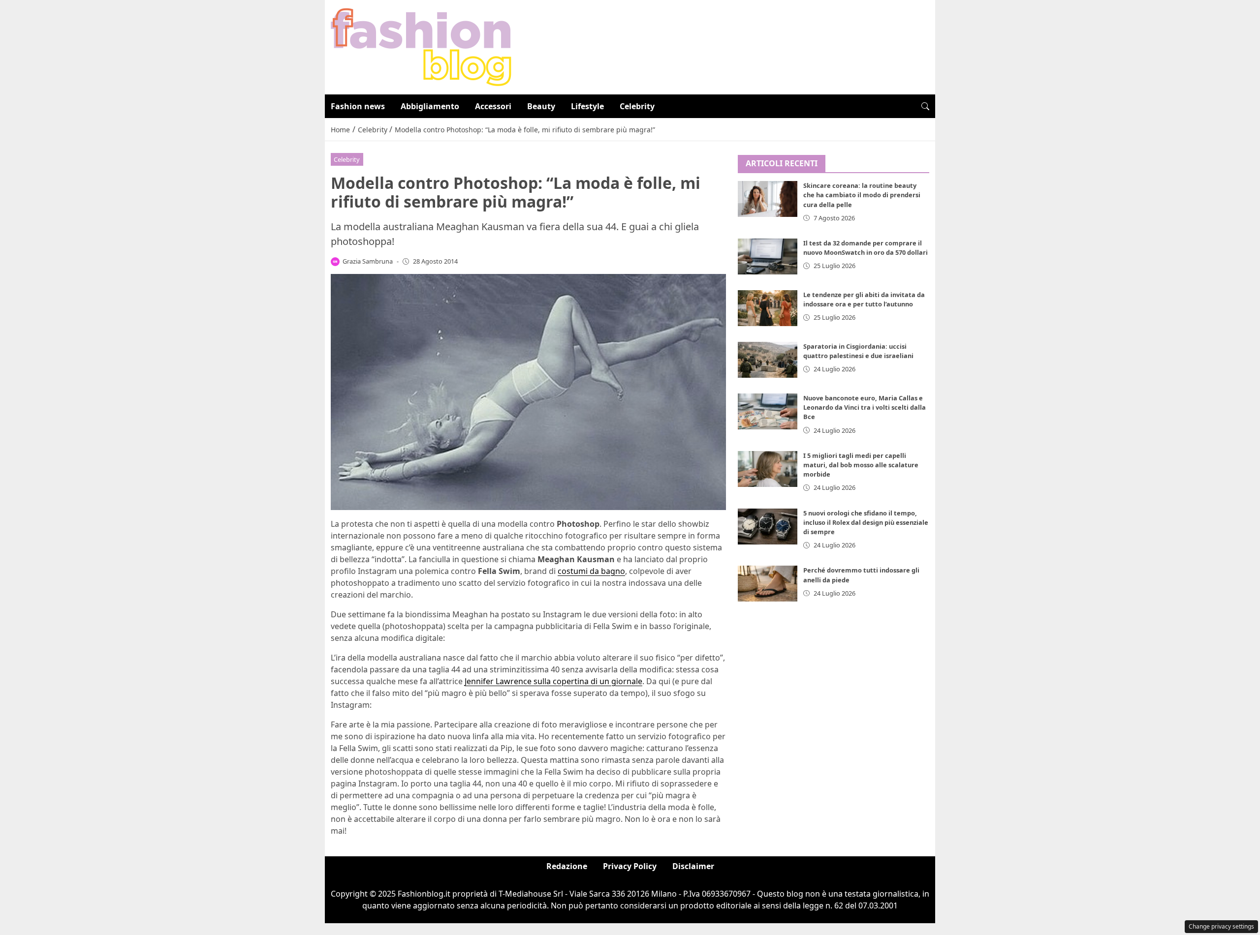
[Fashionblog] (421, 46)
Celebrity (637, 106)
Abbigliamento (430, 106)
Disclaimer (693, 866)
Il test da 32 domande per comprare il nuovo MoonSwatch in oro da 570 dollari (865, 248)
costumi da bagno (591, 571)
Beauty (541, 106)
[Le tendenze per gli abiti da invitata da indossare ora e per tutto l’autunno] (768, 308)
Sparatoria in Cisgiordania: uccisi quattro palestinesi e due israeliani (858, 351)
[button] (925, 106)
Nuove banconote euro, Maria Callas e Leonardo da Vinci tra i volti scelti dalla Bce (864, 407)
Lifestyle (587, 106)
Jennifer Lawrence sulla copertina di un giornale (553, 681)
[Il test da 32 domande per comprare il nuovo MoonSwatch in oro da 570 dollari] (768, 256)
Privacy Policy (630, 866)
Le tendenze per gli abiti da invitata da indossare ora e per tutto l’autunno (864, 299)
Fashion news (358, 106)
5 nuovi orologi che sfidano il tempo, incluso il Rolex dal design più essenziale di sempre (865, 522)
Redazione (566, 866)
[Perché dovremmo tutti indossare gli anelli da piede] (768, 584)
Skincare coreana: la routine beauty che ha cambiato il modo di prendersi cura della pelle (861, 195)
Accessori (493, 106)
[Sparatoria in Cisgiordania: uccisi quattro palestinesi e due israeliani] (768, 360)
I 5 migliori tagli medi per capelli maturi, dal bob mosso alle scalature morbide (860, 465)
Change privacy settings (1221, 926)
